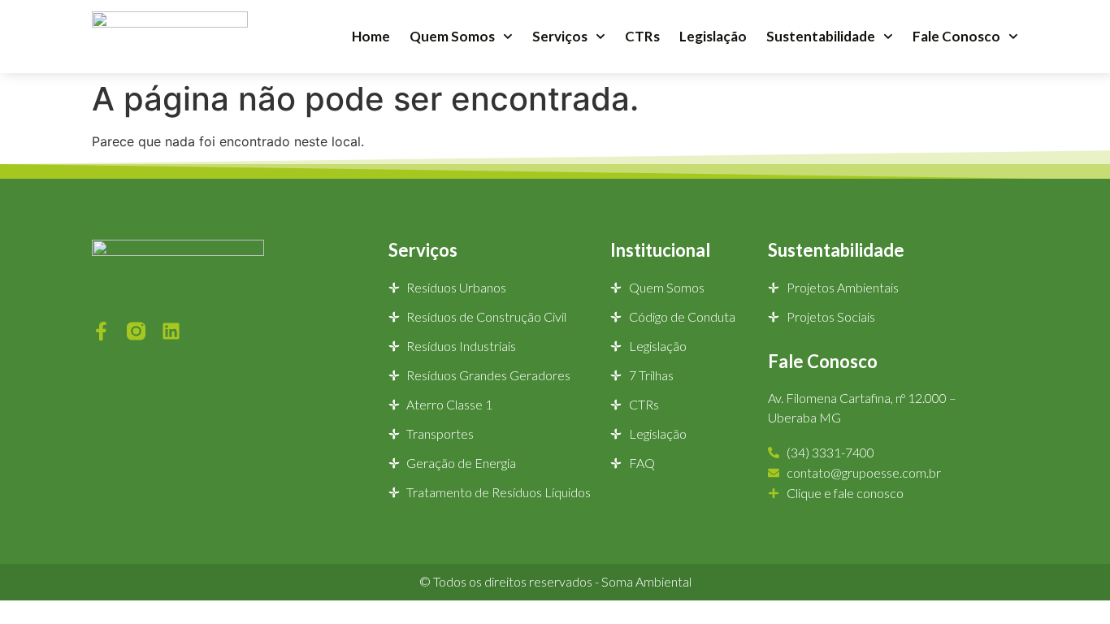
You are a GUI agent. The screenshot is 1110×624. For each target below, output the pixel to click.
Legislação (713, 36)
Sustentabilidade (820, 36)
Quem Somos (452, 36)
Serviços (560, 36)
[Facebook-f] (101, 331)
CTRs (642, 36)
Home (371, 36)
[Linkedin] (171, 331)
